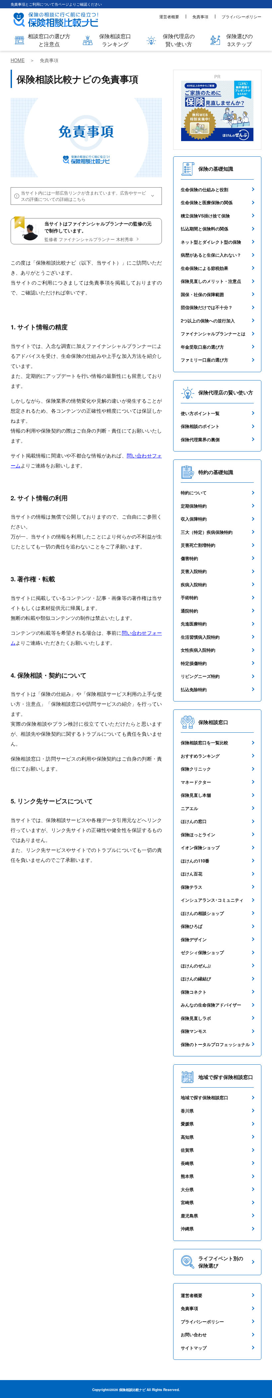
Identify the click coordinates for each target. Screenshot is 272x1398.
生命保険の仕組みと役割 (204, 189)
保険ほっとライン (198, 834)
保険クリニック (196, 769)
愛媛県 (187, 1123)
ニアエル (189, 808)
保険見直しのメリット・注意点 (211, 281)
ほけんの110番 (195, 861)
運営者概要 (169, 16)
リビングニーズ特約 (200, 676)
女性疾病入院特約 (198, 650)
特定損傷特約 (194, 663)
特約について (194, 492)
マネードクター (196, 782)
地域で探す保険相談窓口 (204, 1097)
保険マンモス (194, 1031)
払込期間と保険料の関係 (204, 228)
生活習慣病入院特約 (200, 637)
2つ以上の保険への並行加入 (208, 320)
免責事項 (200, 16)
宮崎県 (187, 1202)
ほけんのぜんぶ (196, 965)
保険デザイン (194, 939)
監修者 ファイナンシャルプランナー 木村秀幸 (88, 239)
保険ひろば (191, 926)
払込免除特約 (194, 689)
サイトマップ (194, 1348)
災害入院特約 (194, 571)
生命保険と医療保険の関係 (207, 202)
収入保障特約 (194, 519)
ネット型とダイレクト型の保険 (211, 242)
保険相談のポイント (200, 426)
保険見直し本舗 (196, 795)
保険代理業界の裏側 (200, 439)
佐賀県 (187, 1150)
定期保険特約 (194, 506)
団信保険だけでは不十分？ (207, 307)
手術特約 (189, 597)
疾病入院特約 (194, 584)
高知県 (187, 1137)
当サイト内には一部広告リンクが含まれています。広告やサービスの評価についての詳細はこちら (83, 196)
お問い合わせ (194, 1334)
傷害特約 (189, 558)
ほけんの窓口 (194, 821)
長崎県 (187, 1163)
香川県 (187, 1111)
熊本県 (187, 1176)
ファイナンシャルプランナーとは (213, 333)
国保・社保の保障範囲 (202, 294)
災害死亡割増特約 (198, 545)
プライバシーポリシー (241, 16)
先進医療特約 (194, 623)
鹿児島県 (189, 1215)
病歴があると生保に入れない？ (211, 255)
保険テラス (191, 887)
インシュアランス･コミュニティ (212, 900)
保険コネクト (194, 992)
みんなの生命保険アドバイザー (211, 1005)
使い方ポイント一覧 (200, 413)
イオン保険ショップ (200, 847)
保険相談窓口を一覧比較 (204, 742)
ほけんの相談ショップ (202, 913)
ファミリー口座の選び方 (204, 360)
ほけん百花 (191, 873)
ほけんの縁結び (196, 978)
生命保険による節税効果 (204, 268)
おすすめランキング (200, 756)
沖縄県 (187, 1228)
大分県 (187, 1189)
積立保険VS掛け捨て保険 (205, 215)
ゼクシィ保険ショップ (202, 952)
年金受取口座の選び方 (202, 347)
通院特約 (189, 611)
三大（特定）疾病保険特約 (207, 532)
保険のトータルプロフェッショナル (215, 1044)
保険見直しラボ (196, 1018)
